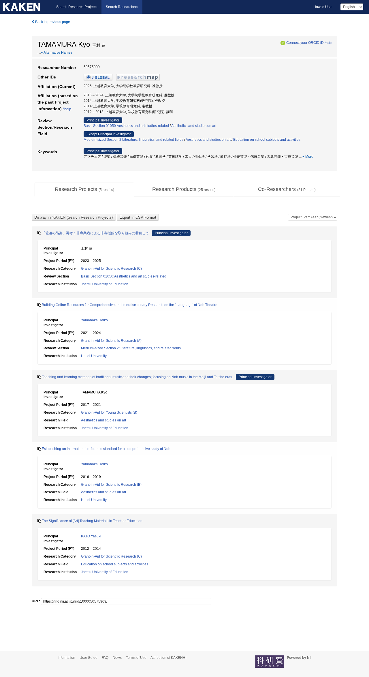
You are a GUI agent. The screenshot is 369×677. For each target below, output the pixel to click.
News (117, 658)
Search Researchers (122, 7)
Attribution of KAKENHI (168, 658)
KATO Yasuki (91, 536)
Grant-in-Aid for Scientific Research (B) (111, 485)
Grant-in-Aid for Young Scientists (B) (109, 412)
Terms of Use (136, 658)
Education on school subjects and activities (266, 140)
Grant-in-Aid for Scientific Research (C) (111, 269)
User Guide (88, 658)
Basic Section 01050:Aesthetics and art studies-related (126, 126)
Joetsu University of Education (104, 284)
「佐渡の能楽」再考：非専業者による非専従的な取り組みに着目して (95, 233)
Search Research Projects (76, 7)
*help (328, 42)
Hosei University (94, 356)
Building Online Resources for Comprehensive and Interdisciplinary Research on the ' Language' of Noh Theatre (129, 305)
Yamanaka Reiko (94, 320)
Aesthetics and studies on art (193, 126)
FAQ (105, 658)
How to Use (322, 7)
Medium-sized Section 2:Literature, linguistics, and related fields (133, 140)
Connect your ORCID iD (305, 43)
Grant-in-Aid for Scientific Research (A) (111, 341)
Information (66, 658)
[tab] (84, 189)
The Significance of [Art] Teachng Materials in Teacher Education (92, 521)
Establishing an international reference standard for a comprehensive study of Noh (106, 449)
